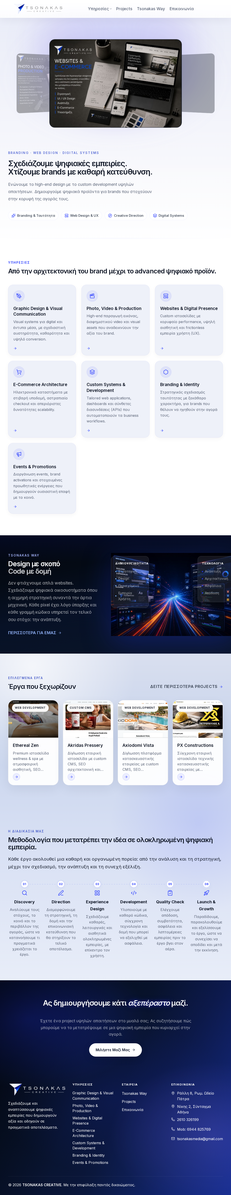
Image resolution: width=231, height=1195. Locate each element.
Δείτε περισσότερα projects (183, 686)
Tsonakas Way (151, 8)
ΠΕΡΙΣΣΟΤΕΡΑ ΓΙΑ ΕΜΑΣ (32, 632)
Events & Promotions (90, 1162)
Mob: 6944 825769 (194, 1129)
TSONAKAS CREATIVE (41, 1185)
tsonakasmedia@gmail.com (200, 1139)
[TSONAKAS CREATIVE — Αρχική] (37, 8)
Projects (124, 8)
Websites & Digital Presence (87, 1120)
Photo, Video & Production (85, 1108)
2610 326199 (188, 1119)
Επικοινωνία (182, 8)
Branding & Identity (88, 1155)
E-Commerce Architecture (83, 1133)
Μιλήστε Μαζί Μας (113, 1050)
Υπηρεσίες (98, 8)
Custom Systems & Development (88, 1145)
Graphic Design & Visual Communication (92, 1095)
